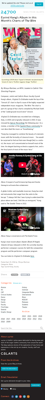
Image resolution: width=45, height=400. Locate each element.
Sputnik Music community (30, 126)
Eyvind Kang (9, 267)
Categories (11, 283)
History (24, 287)
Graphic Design (6, 312)
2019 (40, 316)
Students (25, 304)
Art (2, 290)
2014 (24, 319)
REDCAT (25, 300)
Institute (25, 290)
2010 (3, 322)
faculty (16, 267)
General (3, 309)
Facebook (12, 396)
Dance (3, 297)
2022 (24, 316)
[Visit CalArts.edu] (9, 354)
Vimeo (24, 396)
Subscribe (36, 385)
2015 (19, 319)
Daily (14, 389)
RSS (28, 396)
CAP (2, 292)
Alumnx (3, 287)
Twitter (16, 396)
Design (3, 300)
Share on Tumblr (25, 275)
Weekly (5, 389)
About (7, 336)
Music (11, 264)
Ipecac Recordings (17, 123)
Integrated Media (28, 292)
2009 (8, 322)
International (26, 295)
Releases (25, 302)
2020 (35, 316)
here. (32, 256)
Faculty (3, 304)
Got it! (39, 4)
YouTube (20, 396)
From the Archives (10, 360)
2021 (29, 316)
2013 (29, 319)
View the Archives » (9, 369)
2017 (8, 319)
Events (3, 302)
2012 (34, 319)
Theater (24, 307)
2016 (13, 319)
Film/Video (4, 307)
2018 (3, 319)
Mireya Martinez (24, 262)
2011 (40, 319)
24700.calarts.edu (17, 5)
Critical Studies (6, 295)
